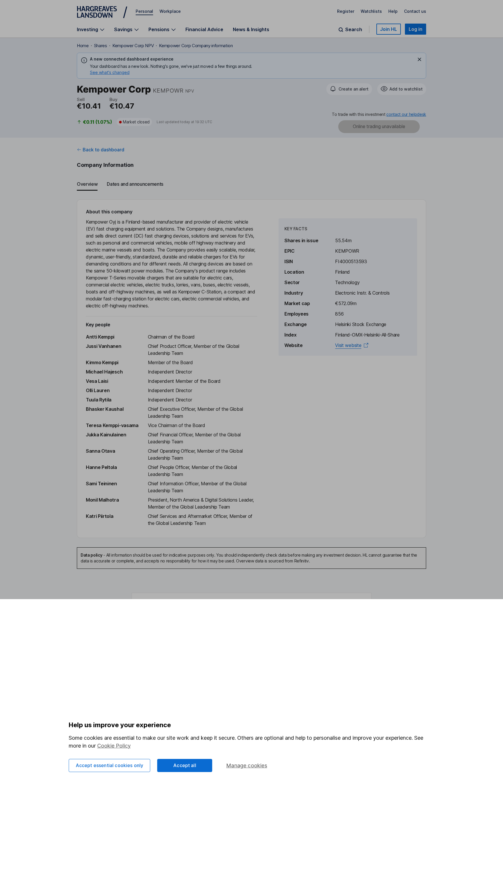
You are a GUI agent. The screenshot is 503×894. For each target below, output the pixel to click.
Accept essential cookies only (110, 765)
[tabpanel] (251, 368)
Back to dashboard (103, 149)
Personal (144, 11)
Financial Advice (204, 29)
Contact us (415, 11)
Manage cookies (246, 765)
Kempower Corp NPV (133, 45)
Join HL (388, 29)
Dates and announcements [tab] (135, 184)
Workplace (170, 11)
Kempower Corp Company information (196, 45)
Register (345, 11)
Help (393, 11)
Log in (415, 29)
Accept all (184, 765)
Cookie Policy (114, 746)
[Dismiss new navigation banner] (419, 59)
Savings (123, 29)
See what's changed (110, 72)
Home (83, 45)
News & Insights (251, 29)
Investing (87, 29)
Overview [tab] (87, 184)
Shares (100, 45)
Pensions (158, 29)
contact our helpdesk (406, 114)
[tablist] (251, 184)
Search (353, 29)
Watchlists (371, 11)
